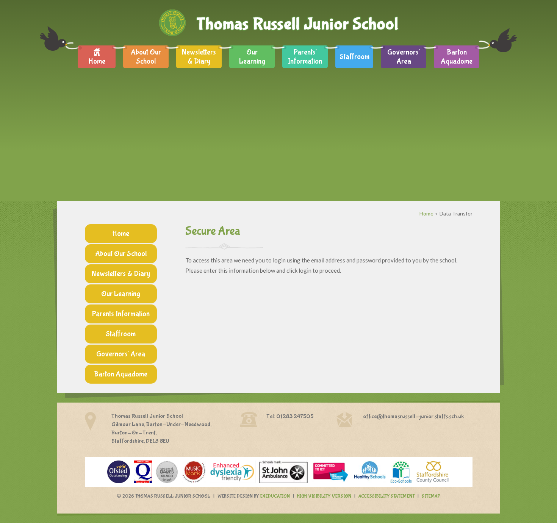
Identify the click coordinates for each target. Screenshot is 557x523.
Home (426, 213)
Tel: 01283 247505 (289, 416)
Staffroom (121, 333)
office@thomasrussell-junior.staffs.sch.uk (413, 416)
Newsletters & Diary (121, 273)
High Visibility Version (324, 496)
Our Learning (120, 293)
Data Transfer (456, 213)
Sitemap (431, 496)
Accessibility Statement (386, 496)
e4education (275, 496)
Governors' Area (120, 354)
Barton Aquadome (120, 374)
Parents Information (121, 313)
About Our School (121, 253)
